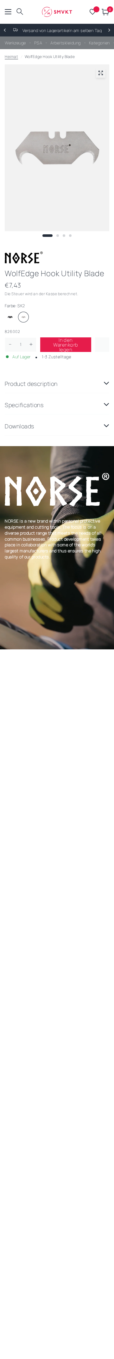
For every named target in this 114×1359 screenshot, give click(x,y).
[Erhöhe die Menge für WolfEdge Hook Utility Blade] (31, 344)
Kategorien (99, 43)
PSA (38, 43)
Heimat (11, 56)
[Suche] (19, 12)
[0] (104, 12)
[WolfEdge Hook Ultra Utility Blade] (10, 317)
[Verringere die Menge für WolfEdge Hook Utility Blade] (10, 344)
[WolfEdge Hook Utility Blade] (23, 317)
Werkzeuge (15, 43)
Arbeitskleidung (65, 43)
